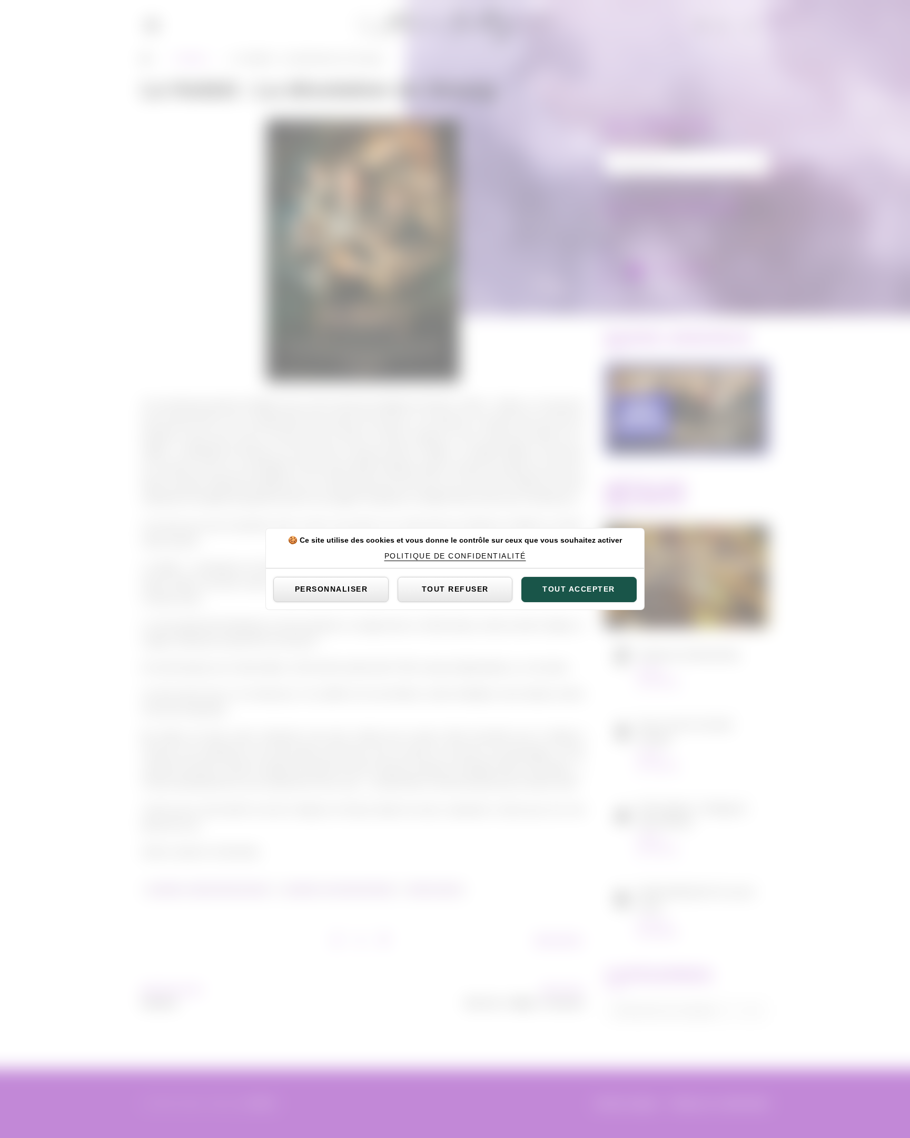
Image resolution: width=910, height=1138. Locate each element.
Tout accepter (578, 589)
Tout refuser (455, 589)
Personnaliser (331, 589)
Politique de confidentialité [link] (455, 556)
